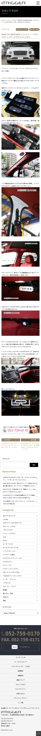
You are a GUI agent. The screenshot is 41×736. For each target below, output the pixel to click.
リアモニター (7, 583)
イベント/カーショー (9, 551)
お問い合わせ (20, 694)
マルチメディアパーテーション (12, 558)
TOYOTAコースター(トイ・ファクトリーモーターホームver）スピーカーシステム (10, 443)
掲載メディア (20, 680)
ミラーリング (7, 565)
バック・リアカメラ (9, 533)
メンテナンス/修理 (9, 555)
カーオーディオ (8, 544)
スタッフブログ (20, 684)
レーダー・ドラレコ (9, 579)
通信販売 (20, 671)
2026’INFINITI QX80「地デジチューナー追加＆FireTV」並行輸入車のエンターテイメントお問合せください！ (20, 484)
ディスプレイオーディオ (10, 548)
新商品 (5, 590)
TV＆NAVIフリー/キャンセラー (12, 576)
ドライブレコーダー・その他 (20, 666)
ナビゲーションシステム (10, 569)
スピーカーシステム (9, 526)
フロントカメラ (8, 530)
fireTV (5, 540)
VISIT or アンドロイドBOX (11, 572)
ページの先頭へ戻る (38, 733)
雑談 (4, 600)
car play (5, 519)
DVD (4, 537)
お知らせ (6, 597)
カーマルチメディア (20, 662)
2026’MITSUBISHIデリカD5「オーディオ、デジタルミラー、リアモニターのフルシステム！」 (20, 478)
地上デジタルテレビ (9, 516)
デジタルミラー (8, 562)
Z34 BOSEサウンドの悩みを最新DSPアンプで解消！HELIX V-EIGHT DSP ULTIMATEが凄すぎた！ (19, 496)
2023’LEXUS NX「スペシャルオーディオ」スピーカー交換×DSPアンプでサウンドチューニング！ (30, 444)
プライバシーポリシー (20, 698)
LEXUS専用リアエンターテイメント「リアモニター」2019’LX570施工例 (19, 502)
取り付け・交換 (34, 29)
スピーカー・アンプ (22, 29)
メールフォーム (24, 647)
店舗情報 (20, 675)
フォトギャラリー (20, 689)
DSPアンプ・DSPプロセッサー (12, 523)
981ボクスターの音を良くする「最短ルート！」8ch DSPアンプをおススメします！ (19, 490)
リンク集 (20, 703)
